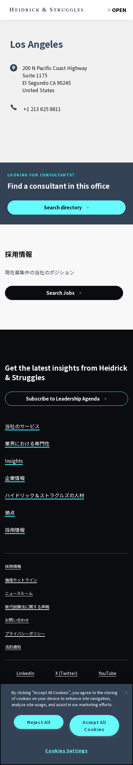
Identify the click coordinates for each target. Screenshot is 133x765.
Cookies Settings (66, 750)
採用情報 (15, 529)
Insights (14, 460)
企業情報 (15, 478)
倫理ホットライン (21, 580)
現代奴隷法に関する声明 (27, 607)
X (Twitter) (66, 673)
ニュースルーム (19, 593)
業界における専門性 (27, 443)
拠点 (10, 512)
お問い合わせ (17, 620)
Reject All (38, 722)
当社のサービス (22, 426)
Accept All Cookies (94, 725)
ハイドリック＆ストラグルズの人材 (44, 495)
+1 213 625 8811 (42, 109)
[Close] (126, 692)
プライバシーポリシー (25, 633)
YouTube (107, 673)
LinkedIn (25, 673)
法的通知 (13, 647)
